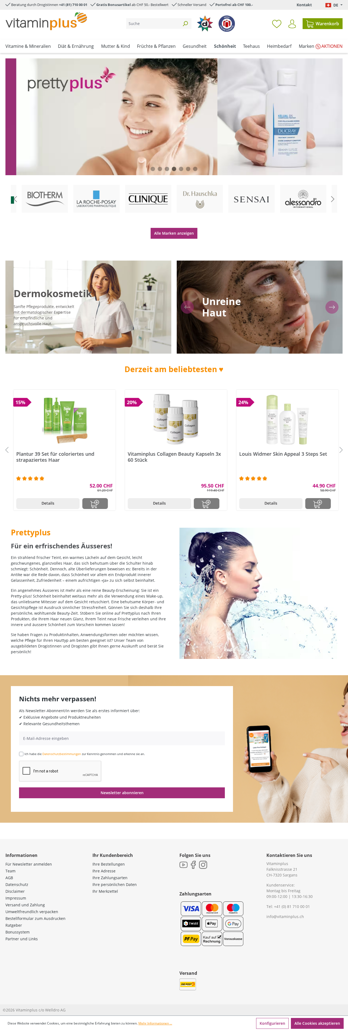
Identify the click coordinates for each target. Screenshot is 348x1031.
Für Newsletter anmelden (28, 864)
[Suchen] (185, 23)
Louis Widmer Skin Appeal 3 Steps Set (281, 454)
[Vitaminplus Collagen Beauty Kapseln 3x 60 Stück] (174, 419)
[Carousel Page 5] (181, 169)
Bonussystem (17, 932)
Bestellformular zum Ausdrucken (35, 918)
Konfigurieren (272, 1023)
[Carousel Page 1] (153, 169)
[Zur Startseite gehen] (46, 21)
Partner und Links (21, 938)
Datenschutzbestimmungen (61, 754)
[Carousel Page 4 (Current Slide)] (174, 169)
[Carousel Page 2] (160, 169)
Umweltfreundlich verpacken (31, 911)
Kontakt (304, 4)
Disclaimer (15, 891)
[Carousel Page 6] (188, 169)
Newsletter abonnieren (122, 792)
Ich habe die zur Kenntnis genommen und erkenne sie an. (84, 754)
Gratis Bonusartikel (113, 4)
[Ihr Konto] (292, 24)
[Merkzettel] (277, 23)
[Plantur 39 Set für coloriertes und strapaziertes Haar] (62, 419)
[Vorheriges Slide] (15, 198)
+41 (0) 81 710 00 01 (292, 906)
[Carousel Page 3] (167, 169)
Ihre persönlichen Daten (114, 884)
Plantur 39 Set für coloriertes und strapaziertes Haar (53, 457)
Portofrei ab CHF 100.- (234, 4)
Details (46, 503)
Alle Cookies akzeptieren (317, 1023)
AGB (9, 877)
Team (10, 870)
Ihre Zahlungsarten (110, 877)
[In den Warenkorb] (93, 503)
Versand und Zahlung (25, 904)
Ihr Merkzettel (105, 891)
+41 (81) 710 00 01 (73, 4)
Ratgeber (13, 925)
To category (49, 185)
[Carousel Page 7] (195, 169)
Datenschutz (16, 884)
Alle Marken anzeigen (174, 233)
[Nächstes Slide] (332, 198)
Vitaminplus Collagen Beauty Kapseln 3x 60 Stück (172, 457)
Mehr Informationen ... (155, 1023)
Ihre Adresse (104, 870)
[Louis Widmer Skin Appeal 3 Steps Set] (285, 419)
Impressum (15, 898)
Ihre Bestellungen (108, 864)
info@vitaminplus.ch (285, 916)
